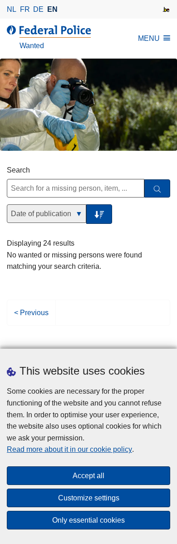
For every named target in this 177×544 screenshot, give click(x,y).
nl (11, 9)
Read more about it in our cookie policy (69, 449)
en (52, 9)
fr (25, 9)
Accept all (88, 476)
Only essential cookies (88, 520)
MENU (149, 38)
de (38, 9)
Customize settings (88, 498)
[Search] (157, 188)
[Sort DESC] (99, 214)
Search (18, 170)
